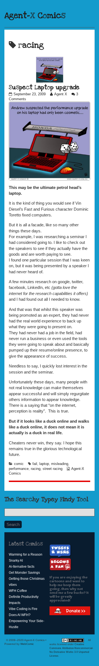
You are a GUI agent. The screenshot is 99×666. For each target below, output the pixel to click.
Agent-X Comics (34, 15)
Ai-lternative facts (21, 567)
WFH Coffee (18, 591)
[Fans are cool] (61, 564)
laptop (44, 464)
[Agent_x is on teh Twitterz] (61, 551)
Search (13, 524)
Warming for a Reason (25, 554)
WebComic (27, 643)
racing (35, 469)
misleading (59, 464)
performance (19, 469)
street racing (52, 469)
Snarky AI (16, 560)
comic (19, 464)
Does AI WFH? (20, 615)
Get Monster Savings (24, 573)
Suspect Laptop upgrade (44, 87)
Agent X (60, 94)
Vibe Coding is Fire (23, 609)
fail (34, 464)
